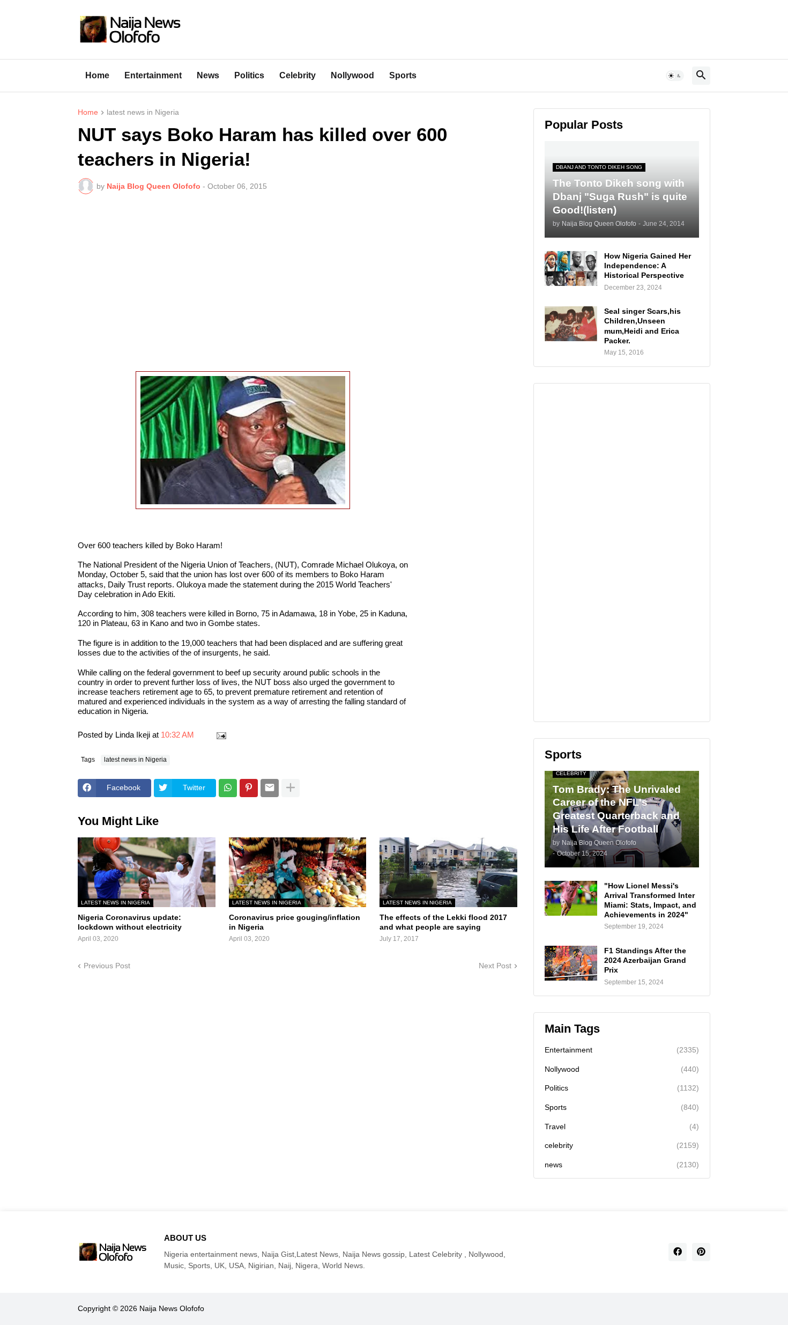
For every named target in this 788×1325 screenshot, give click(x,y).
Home (97, 75)
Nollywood (352, 75)
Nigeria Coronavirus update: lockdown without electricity (130, 922)
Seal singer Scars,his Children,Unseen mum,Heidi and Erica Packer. (642, 326)
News (208, 75)
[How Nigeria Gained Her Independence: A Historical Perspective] (571, 268)
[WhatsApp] (228, 788)
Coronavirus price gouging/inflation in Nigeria (294, 922)
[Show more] (290, 788)
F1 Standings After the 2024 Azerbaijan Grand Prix (645, 960)
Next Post (495, 965)
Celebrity (297, 75)
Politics (249, 75)
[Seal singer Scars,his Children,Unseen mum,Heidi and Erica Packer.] (571, 323)
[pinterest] (701, 1252)
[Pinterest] (249, 788)
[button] (675, 75)
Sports (403, 75)
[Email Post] (219, 734)
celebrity (622, 1145)
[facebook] (677, 1252)
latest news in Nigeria (143, 112)
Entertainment (153, 75)
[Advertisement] (297, 283)
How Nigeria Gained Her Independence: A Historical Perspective (647, 265)
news (622, 1164)
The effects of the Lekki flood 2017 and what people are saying (443, 922)
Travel (622, 1126)
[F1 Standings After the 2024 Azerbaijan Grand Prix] (571, 963)
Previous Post (107, 965)
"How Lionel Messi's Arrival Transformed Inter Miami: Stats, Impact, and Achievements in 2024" (650, 900)
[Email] (270, 788)
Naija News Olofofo (171, 1308)
